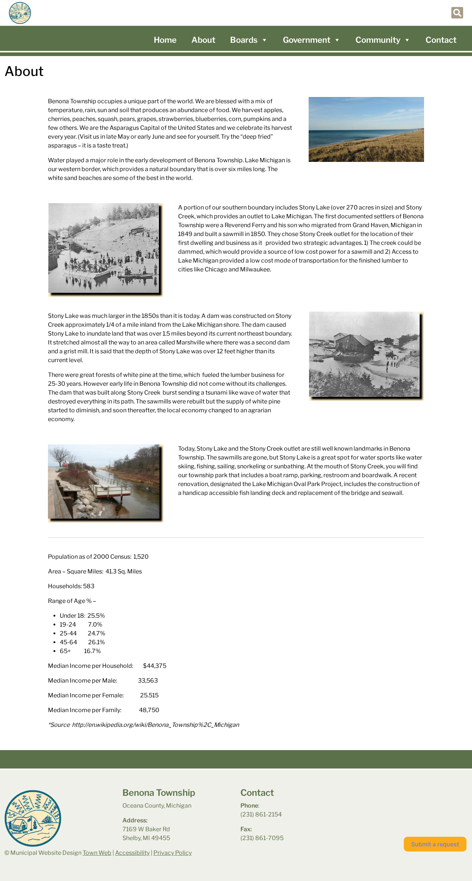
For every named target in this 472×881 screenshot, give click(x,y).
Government (306, 40)
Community (377, 40)
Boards (244, 40)
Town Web (97, 852)
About (203, 40)
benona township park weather (395, 807)
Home (165, 40)
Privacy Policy (172, 852)
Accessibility (132, 852)
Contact (441, 40)
